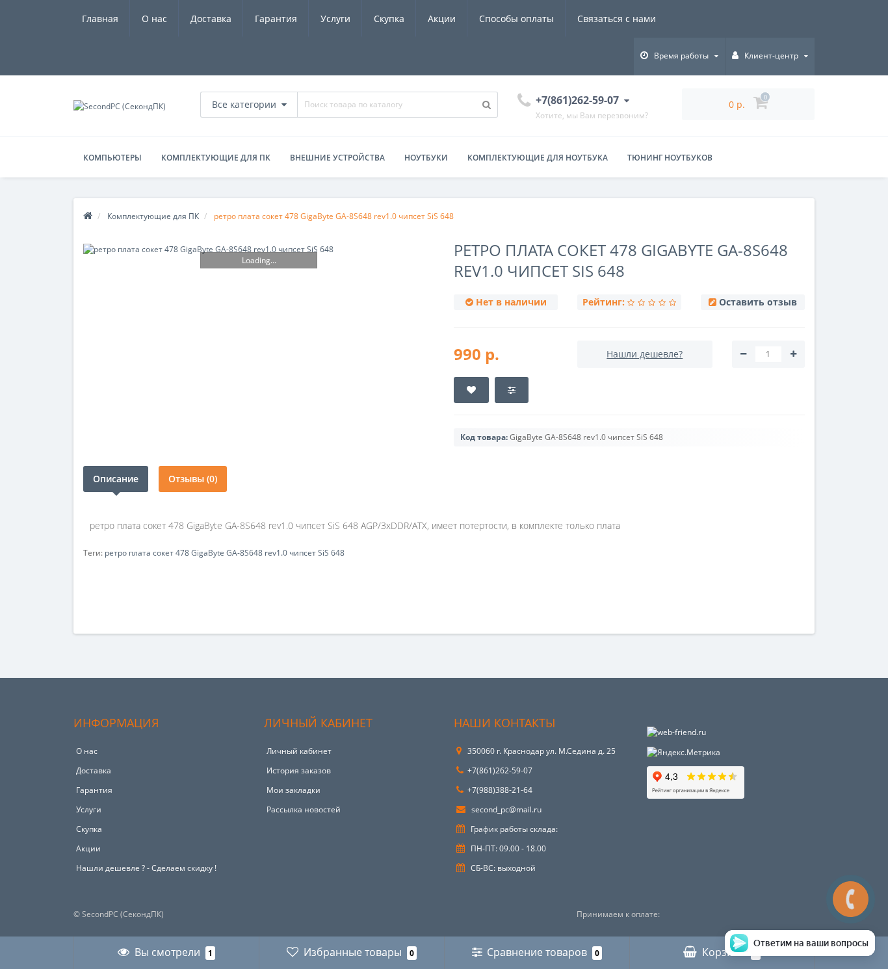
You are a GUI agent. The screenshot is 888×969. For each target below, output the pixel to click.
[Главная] (87, 216)
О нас (154, 18)
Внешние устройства (337, 157)
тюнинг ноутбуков (669, 157)
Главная (100, 18)
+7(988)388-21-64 (499, 789)
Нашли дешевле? (645, 354)
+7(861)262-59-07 (499, 770)
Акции (442, 18)
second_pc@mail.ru (505, 809)
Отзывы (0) (192, 478)
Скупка (389, 18)
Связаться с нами (616, 18)
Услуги (335, 18)
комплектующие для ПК (215, 157)
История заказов (299, 770)
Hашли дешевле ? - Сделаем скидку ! (146, 867)
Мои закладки (293, 789)
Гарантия (276, 18)
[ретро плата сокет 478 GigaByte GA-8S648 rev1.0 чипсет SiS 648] (258, 249)
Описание (115, 478)
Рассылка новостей (304, 809)
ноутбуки (426, 157)
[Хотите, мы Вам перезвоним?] (850, 899)
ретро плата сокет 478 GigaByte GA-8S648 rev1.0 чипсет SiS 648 (225, 552)
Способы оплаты (516, 18)
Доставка (210, 18)
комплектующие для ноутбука (537, 157)
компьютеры (112, 157)
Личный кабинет (299, 750)
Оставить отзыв (758, 302)
